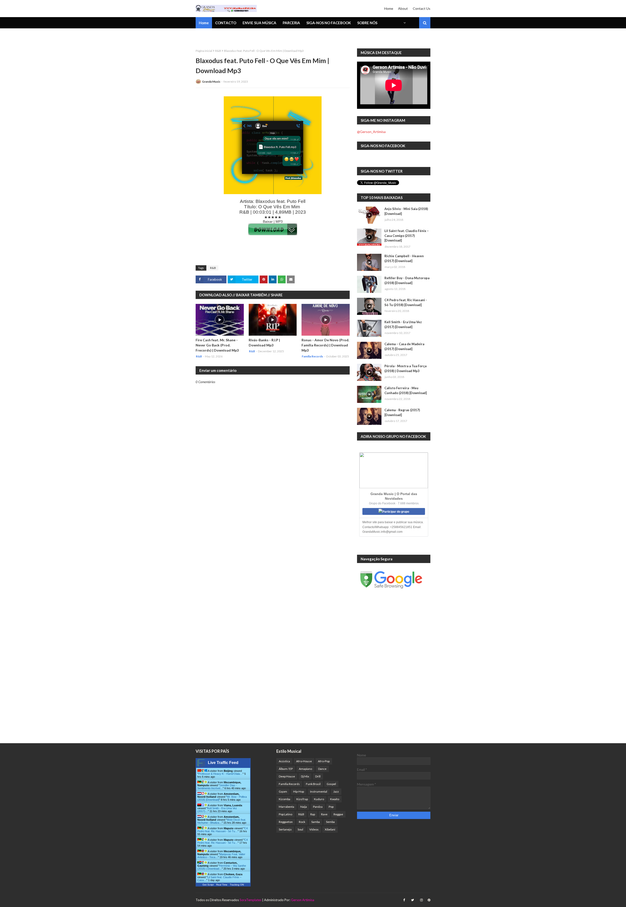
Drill (318, 776)
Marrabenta (286, 806)
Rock (302, 822)
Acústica (284, 761)
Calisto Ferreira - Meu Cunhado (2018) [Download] (405, 390)
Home (388, 8)
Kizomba (284, 799)
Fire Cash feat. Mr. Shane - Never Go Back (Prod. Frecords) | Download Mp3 (217, 345)
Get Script (208, 884)
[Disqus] (273, 554)
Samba (315, 822)
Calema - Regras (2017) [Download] (402, 412)
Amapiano (305, 769)
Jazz (336, 791)
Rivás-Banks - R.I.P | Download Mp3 (264, 342)
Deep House (287, 776)
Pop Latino (285, 814)
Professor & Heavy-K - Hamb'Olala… (220, 773)
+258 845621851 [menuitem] (213, 35)
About (403, 8)
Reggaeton (286, 822)
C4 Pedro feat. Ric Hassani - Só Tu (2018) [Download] (405, 302)
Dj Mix (305, 776)
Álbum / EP (286, 769)
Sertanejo (285, 829)
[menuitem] (404, 22)
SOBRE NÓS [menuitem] (367, 23)
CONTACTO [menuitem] (225, 23)
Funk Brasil (313, 784)
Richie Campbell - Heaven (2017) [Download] (404, 258)
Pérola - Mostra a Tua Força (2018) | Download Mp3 (405, 368)
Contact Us (421, 8)
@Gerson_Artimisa (371, 132)
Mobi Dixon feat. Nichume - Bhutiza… (221, 821)
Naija (303, 806)
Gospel (331, 784)
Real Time (221, 884)
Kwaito (334, 799)
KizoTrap (302, 799)
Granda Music (211, 81)
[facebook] (404, 900)
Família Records (289, 784)
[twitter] (412, 900)
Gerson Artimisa (302, 900)
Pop (331, 806)
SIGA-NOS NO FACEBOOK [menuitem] (328, 23)
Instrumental (318, 791)
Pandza (318, 806)
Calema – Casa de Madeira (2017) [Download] (404, 346)
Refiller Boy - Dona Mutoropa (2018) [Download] (406, 280)
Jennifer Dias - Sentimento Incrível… (217, 787)
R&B (218, 51)
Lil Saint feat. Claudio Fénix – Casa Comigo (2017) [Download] (406, 235)
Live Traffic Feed (223, 763)
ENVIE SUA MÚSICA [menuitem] (259, 23)
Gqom (283, 791)
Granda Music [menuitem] (253, 35)
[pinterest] (428, 900)
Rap (312, 814)
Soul (300, 829)
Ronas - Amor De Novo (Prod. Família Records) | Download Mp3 (325, 345)
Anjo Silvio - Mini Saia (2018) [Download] (406, 211)
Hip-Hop (298, 791)
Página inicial (204, 51)
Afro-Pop (324, 761)
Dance (322, 769)
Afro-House (304, 761)
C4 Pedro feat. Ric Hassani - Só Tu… (222, 830)
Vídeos (314, 829)
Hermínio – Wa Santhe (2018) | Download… (221, 867)
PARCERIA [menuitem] (291, 23)
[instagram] (421, 900)
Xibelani (330, 829)
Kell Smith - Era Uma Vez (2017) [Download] (403, 324)
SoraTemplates (250, 900)
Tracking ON (237, 884)
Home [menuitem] (204, 23)
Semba (330, 822)
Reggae (338, 814)
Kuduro (319, 799)
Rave (324, 814)
